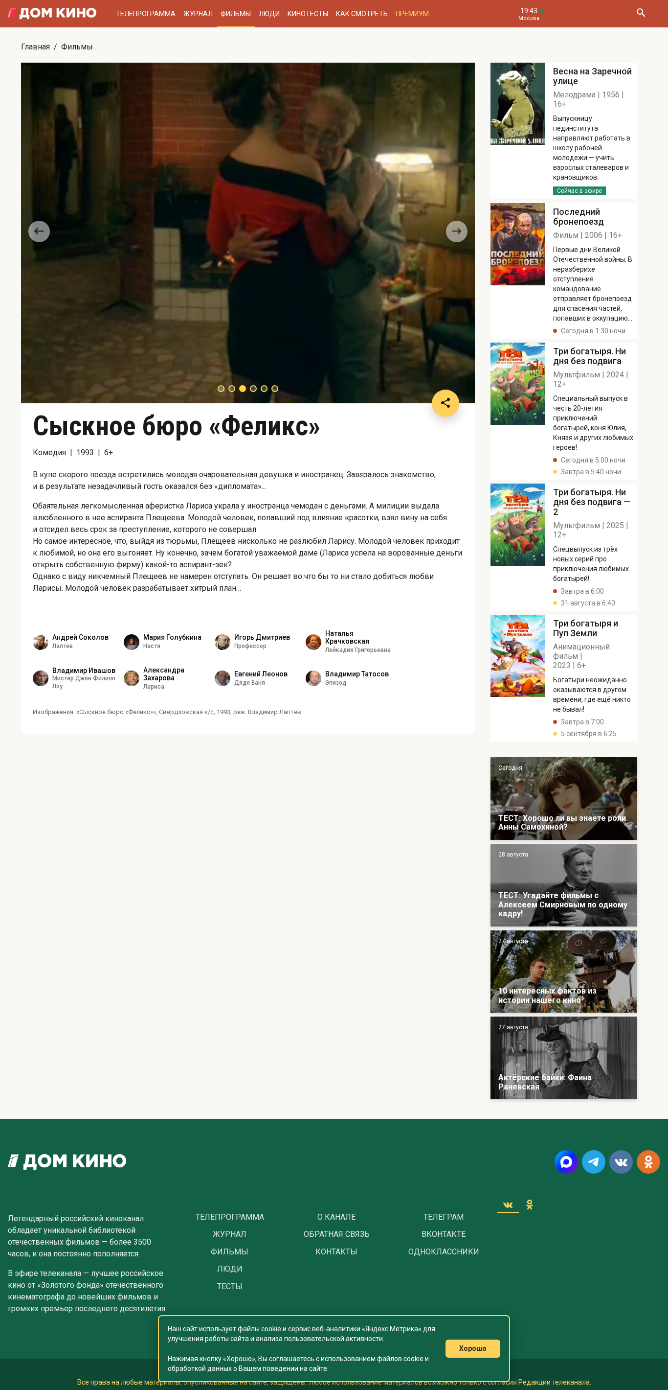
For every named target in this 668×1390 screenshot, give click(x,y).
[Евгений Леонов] (222, 678)
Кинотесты (308, 14)
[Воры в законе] (563, 798)
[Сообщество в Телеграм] (593, 1162)
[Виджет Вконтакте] (508, 1204)
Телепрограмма (146, 14)
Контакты (336, 1252)
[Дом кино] (52, 14)
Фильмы (236, 14)
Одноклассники (443, 1252)
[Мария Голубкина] (131, 642)
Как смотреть (362, 14)
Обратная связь (337, 1234)
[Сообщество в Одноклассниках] (648, 1162)
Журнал (198, 14)
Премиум (412, 14)
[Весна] (563, 1058)
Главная (35, 46)
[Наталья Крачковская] (313, 642)
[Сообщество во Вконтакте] (621, 1162)
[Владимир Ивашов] (40, 678)
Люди (269, 14)
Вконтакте (444, 1234)
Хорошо (473, 1348)
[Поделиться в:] (445, 403)
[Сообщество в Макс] (566, 1162)
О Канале (336, 1217)
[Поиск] (640, 14)
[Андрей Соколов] (40, 642)
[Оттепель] (563, 971)
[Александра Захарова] (131, 678)
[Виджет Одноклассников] (529, 1204)
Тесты (230, 1286)
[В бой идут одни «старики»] (563, 885)
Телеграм (443, 1217)
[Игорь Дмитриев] (222, 642)
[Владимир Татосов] (313, 678)
